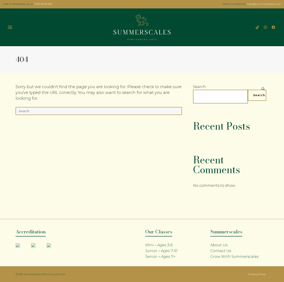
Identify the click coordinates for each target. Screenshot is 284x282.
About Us (218, 245)
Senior (160, 256)
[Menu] (10, 27)
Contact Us (220, 251)
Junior (161, 251)
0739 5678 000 (43, 4)
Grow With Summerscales (234, 256)
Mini (159, 245)
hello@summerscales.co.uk (264, 4)
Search (199, 87)
